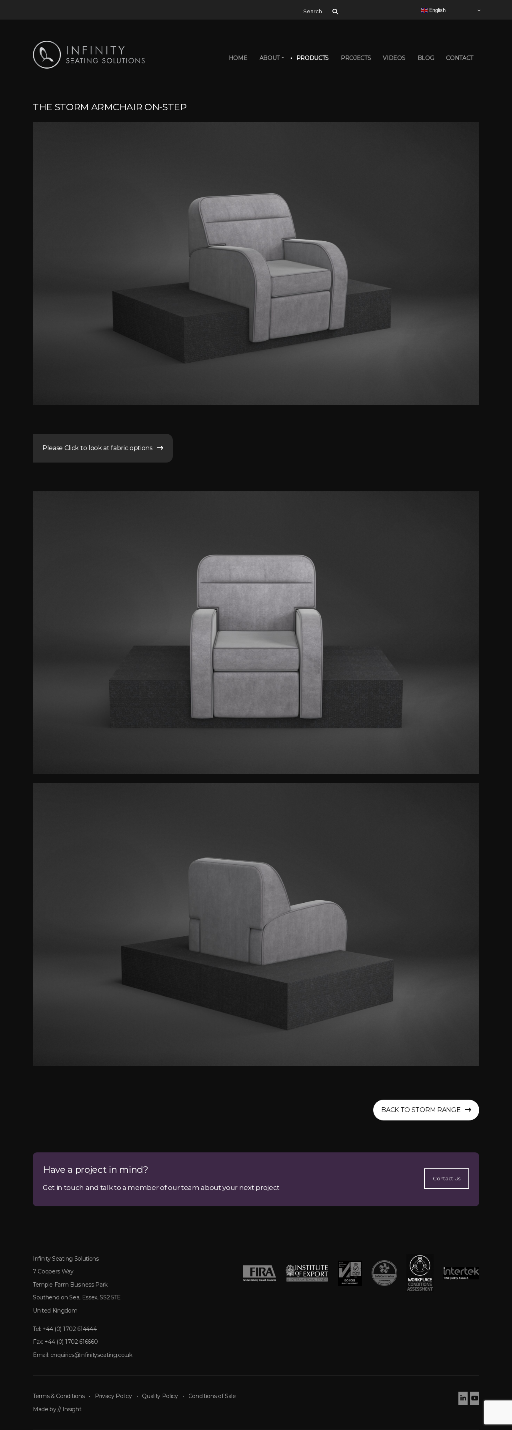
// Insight (69, 1409)
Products (312, 58)
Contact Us (446, 1178)
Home (238, 58)
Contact (459, 58)
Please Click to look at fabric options (99, 448)
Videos (394, 58)
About (270, 58)
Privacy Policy (113, 1396)
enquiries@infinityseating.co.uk (91, 1354)
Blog (426, 58)
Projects (356, 58)
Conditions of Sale (212, 1396)
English (436, 10)
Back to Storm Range (423, 1110)
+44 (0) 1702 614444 (69, 1329)
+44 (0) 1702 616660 (71, 1341)
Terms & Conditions (58, 1396)
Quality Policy (160, 1396)
